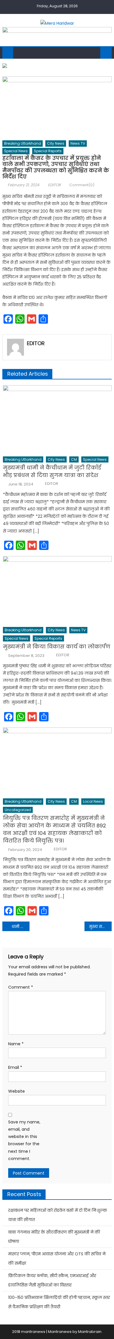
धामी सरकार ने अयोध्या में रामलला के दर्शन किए (21, 926)
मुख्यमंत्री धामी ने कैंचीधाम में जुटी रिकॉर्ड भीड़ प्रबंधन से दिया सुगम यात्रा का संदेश (52, 471)
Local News (93, 801)
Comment (20, 987)
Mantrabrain (89, 1331)
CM (74, 459)
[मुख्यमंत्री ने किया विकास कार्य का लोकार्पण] (57, 589)
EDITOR (54, 185)
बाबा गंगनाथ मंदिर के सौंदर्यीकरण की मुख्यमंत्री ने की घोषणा (54, 1236)
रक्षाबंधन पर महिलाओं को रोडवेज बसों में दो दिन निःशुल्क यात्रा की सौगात (57, 1215)
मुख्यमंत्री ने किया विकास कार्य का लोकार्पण (56, 646)
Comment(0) (81, 185)
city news (55, 143)
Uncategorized (18, 809)
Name (16, 1044)
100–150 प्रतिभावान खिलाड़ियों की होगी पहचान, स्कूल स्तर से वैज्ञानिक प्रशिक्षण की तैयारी (59, 1302)
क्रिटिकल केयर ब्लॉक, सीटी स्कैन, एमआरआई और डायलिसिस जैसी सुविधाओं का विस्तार (52, 1280)
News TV (77, 143)
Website (16, 1091)
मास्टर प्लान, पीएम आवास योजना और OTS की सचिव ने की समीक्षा (57, 1258)
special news (16, 150)
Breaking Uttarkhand (22, 143)
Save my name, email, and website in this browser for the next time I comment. (24, 1140)
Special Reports (48, 150)
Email (15, 1067)
